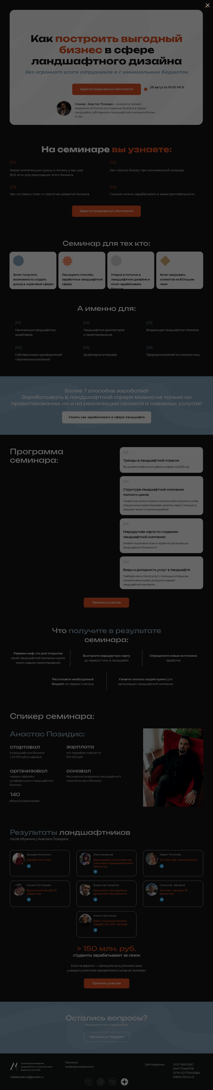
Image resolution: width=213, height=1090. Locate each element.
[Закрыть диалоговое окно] (207, 5)
